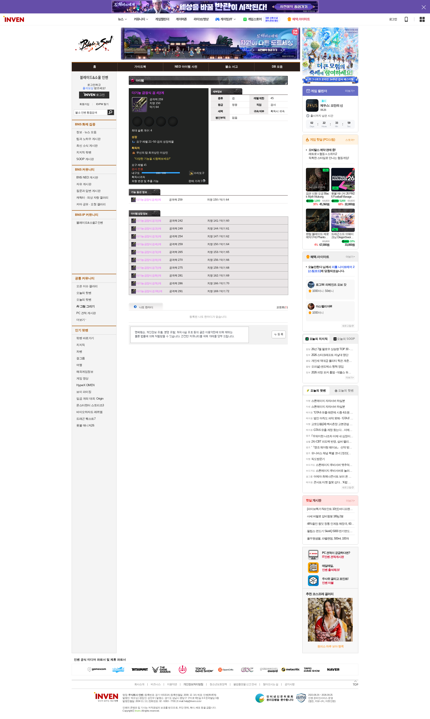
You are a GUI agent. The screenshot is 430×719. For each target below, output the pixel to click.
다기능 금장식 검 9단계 (148, 283)
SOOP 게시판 (85, 159)
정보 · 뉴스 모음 (86, 132)
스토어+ (350, 139)
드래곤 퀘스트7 (85, 418)
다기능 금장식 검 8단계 (148, 275)
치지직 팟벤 (83, 152)
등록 (279, 334)
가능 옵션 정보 (139, 192)
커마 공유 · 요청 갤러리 (90, 204)
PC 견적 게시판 (86, 313)
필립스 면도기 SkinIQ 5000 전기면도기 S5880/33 (331, 531)
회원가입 (84, 104)
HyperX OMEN (85, 385)
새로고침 (346, 326)
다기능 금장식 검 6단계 (148, 259)
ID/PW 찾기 (102, 104)
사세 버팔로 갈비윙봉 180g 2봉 (325, 516)
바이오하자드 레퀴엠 (89, 412)
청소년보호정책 (218, 684)
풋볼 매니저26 (85, 425)
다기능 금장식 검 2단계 (148, 228)
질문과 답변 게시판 (88, 190)
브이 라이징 (83, 391)
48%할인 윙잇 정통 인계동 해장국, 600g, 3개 (331, 523)
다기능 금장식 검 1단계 (148, 220)
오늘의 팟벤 (83, 299)
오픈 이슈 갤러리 (87, 286)
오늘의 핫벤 (83, 292)
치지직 (80, 344)
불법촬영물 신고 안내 (244, 684)
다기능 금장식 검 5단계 (148, 252)
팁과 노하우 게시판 (88, 138)
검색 (111, 112)
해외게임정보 (84, 371)
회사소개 (139, 684)
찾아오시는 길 (270, 684)
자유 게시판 (83, 184)
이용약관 (172, 684)
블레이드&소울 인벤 (94, 77)
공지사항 (290, 684)
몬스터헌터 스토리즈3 (90, 405)
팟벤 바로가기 (85, 338)
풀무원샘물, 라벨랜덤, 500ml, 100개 (328, 538)
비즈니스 (156, 684)
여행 (79, 365)
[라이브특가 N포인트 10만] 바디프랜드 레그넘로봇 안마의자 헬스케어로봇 (331, 509)
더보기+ (350, 91)
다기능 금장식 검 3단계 (148, 236)
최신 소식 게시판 (87, 145)
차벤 (79, 351)
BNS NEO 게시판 (87, 177)
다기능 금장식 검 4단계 (148, 199)
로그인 (393, 19)
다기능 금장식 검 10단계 (149, 291)
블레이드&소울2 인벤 (89, 222)
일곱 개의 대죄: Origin (89, 398)
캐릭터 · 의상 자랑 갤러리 (92, 197)
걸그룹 (80, 358)
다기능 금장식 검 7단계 (148, 267)
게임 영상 (82, 378)
